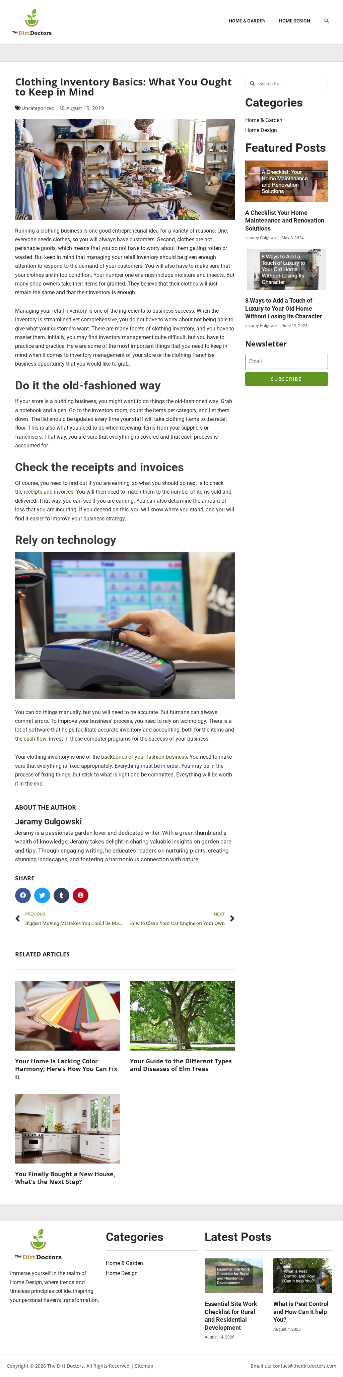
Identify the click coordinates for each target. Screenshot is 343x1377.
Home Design (261, 130)
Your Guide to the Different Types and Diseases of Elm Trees (181, 1065)
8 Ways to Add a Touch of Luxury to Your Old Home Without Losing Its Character (283, 308)
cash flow (35, 739)
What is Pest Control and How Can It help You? (301, 1311)
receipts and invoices (48, 492)
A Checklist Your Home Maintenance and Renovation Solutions (284, 220)
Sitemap (144, 1366)
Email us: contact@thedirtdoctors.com (293, 1366)
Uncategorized (38, 108)
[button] (327, 21)
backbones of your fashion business (144, 757)
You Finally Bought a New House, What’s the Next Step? (65, 1178)
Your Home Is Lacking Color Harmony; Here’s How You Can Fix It (66, 1069)
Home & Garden (263, 120)
